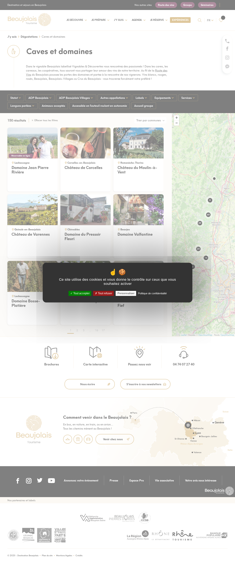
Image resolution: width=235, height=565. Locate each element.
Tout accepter (81, 293)
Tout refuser (104, 293)
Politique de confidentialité (152, 293)
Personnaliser (126, 293)
